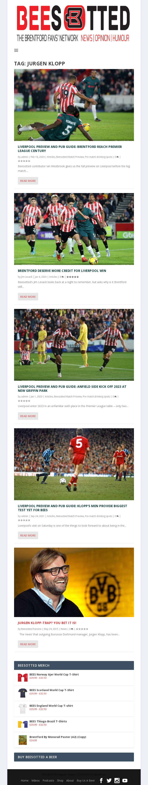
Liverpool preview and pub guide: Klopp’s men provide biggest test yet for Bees (72, 508)
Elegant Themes (67, 774)
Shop (60, 780)
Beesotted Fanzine (31, 629)
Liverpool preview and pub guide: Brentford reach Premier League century (70, 149)
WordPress (100, 774)
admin (24, 157)
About (70, 780)
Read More (28, 181)
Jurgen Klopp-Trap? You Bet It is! (47, 623)
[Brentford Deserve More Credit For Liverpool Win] (74, 229)
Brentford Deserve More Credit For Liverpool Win (62, 271)
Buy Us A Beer (86, 780)
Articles (51, 157)
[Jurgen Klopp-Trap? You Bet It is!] (74, 582)
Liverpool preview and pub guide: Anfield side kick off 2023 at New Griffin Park (72, 388)
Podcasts (48, 780)
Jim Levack (26, 276)
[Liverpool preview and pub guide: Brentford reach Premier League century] (74, 105)
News (64, 629)
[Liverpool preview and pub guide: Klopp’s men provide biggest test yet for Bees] (74, 464)
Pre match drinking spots (98, 157)
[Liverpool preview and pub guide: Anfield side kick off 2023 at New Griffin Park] (74, 345)
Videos (35, 780)
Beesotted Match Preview (70, 157)
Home (25, 780)
